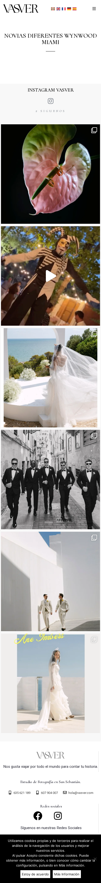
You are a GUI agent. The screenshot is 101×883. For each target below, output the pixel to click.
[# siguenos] (50, 101)
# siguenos (51, 111)
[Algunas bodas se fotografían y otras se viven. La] (50, 581)
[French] (64, 8)
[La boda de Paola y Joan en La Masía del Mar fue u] (50, 378)
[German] (69, 8)
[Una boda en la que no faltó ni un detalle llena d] (50, 174)
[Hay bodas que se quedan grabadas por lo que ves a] (50, 683)
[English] (58, 8)
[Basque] (53, 8)
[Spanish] (75, 8)
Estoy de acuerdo (35, 874)
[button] (94, 8)
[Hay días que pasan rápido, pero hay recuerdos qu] (50, 479)
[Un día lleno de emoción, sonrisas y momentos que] (50, 276)
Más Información (66, 874)
